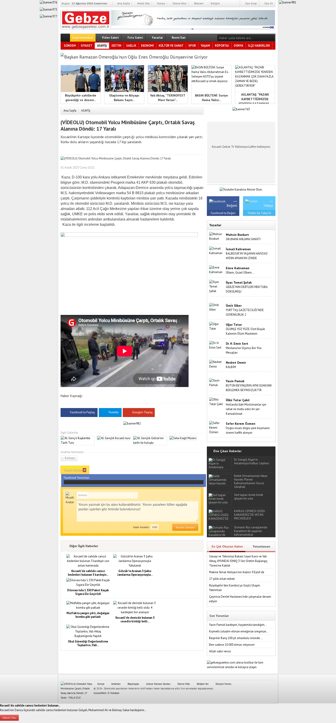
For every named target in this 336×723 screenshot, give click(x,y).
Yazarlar (157, 38)
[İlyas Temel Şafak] (216, 286)
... (235, 200)
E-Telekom (113, 693)
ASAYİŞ (102, 46)
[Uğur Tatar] (216, 326)
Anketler (116, 683)
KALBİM (231, 367)
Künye (161, 3)
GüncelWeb (99, 693)
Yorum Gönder (74, 470)
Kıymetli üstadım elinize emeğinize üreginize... (239, 631)
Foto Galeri (135, 38)
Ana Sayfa (123, 3)
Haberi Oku (9, 717)
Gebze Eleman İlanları (158, 683)
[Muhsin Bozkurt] (216, 236)
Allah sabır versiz (220, 651)
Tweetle (113, 412)
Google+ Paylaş (141, 412)
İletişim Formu (223, 683)
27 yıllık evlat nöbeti (222, 579)
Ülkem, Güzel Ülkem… (240, 272)
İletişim (215, 3)
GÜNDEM (70, 46)
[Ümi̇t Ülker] (216, 307)
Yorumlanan (261, 546)
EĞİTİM (116, 46)
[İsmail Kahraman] (216, 251)
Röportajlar (133, 683)
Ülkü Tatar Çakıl (237, 400)
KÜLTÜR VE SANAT (171, 46)
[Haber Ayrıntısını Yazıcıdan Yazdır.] (200, 167)
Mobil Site (143, 3)
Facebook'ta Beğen (223, 213)
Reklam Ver (202, 683)
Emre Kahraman (237, 268)
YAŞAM (205, 46)
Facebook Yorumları (76, 478)
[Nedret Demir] (216, 364)
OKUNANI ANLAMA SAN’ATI (243, 239)
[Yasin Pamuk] (216, 382)
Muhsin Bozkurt (237, 235)
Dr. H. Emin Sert (237, 343)
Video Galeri (110, 38)
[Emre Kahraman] (216, 269)
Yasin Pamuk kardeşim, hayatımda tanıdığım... (238, 625)
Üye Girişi (251, 3)
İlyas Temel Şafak (239, 282)
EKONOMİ (147, 46)
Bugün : (84, 3)
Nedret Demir (236, 362)
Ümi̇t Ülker (234, 306)
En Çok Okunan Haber (227, 546)
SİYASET (86, 46)
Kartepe (70, 458)
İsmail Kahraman (238, 249)
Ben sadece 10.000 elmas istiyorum (232, 645)
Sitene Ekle (179, 3)
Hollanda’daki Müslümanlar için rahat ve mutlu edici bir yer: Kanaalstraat (246, 409)
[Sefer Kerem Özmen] (216, 427)
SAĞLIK (131, 46)
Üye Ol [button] (268, 3)
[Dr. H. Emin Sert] (216, 345)
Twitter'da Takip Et (259, 213)
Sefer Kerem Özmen (240, 424)
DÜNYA (238, 46)
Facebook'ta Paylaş (82, 412)
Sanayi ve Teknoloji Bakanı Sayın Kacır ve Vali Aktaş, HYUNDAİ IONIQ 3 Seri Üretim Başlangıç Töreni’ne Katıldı (238, 560)
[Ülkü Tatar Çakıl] (216, 401)
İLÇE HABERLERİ (259, 46)
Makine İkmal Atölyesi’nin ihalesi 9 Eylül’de (236, 572)
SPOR (192, 46)
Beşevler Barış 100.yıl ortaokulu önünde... (235, 638)
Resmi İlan (178, 38)
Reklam (198, 3)
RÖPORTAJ (222, 46)
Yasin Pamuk (235, 381)
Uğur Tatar (234, 325)
